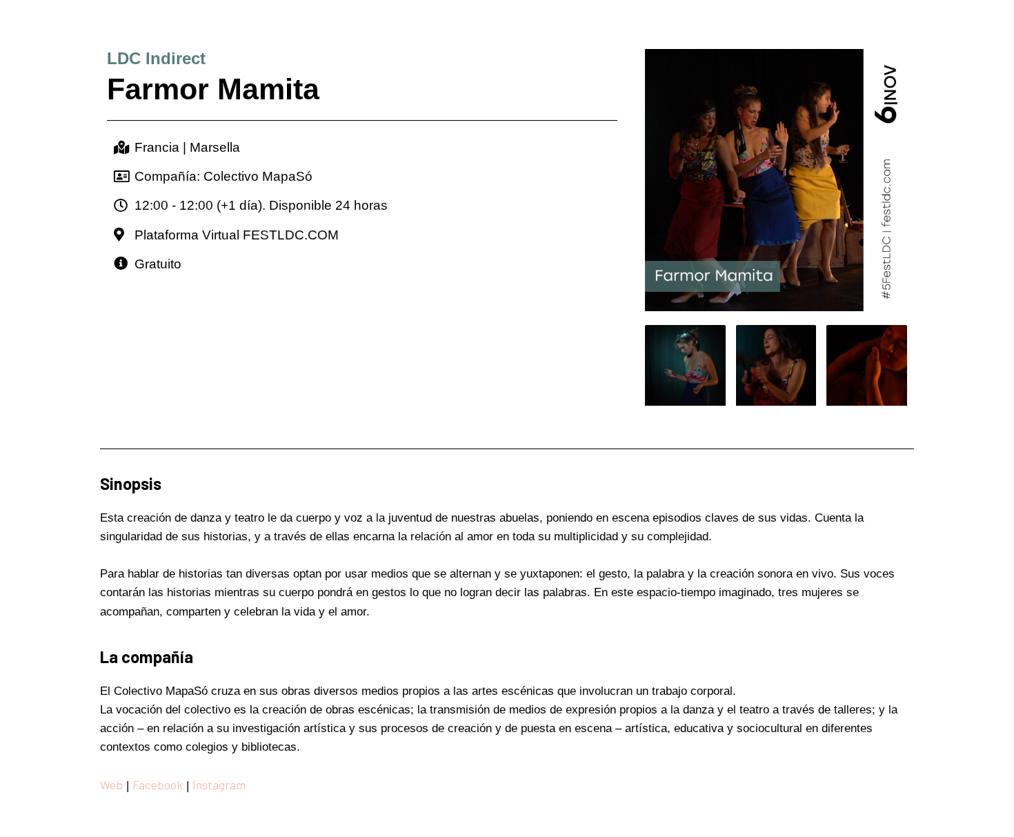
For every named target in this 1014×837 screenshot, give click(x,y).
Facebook (157, 784)
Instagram (220, 784)
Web (111, 784)
